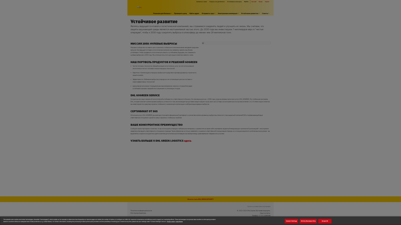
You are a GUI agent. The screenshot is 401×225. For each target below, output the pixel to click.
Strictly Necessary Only (308, 221)
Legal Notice (179, 221)
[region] (200, 220)
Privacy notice (171, 221)
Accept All (325, 221)
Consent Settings (291, 221)
